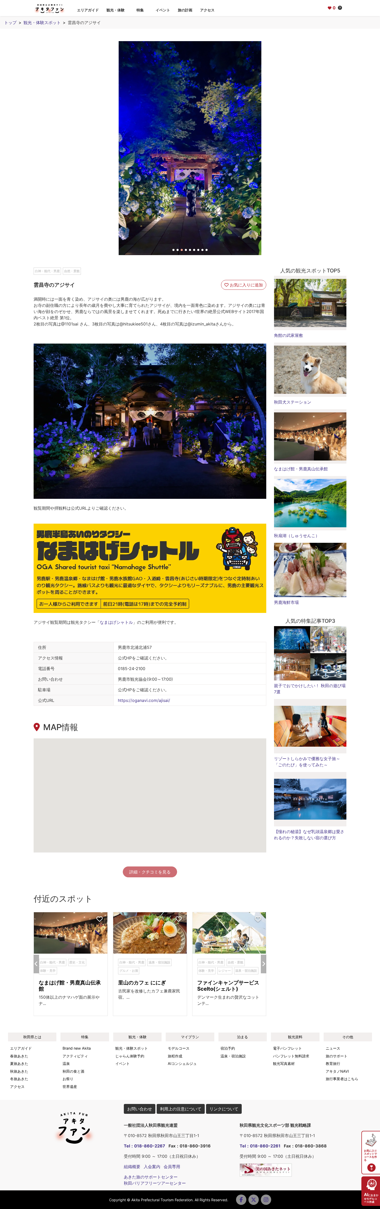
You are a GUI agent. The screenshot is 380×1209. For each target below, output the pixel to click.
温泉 (66, 1063)
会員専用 (172, 1166)
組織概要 (132, 1166)
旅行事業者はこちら (342, 1079)
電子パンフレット (287, 1048)
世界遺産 (70, 1086)
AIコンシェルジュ (182, 1063)
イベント (163, 10)
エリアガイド (88, 10)
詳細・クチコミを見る (150, 871)
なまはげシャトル (116, 622)
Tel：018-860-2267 (144, 1145)
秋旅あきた (19, 1071)
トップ (10, 22)
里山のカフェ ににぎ (142, 983)
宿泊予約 (228, 1048)
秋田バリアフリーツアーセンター (155, 1183)
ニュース (333, 1048)
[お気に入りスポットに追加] (99, 919)
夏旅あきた (19, 1063)
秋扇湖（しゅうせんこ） (297, 535)
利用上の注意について (180, 1108)
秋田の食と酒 (73, 1071)
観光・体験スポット (42, 22)
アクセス (207, 10)
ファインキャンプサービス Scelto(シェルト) (230, 986)
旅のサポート (336, 1056)
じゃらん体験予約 (129, 1056)
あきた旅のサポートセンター (151, 1177)
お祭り (68, 1079)
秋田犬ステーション (292, 402)
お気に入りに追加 (246, 284)
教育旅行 (333, 1063)
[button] (173, 250)
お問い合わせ (139, 1108)
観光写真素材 (284, 1063)
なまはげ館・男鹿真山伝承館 (301, 468)
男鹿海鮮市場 (286, 602)
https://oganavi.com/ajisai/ (144, 700)
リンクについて (223, 1108)
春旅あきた (19, 1056)
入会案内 (152, 1166)
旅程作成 (175, 1056)
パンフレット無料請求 (291, 1056)
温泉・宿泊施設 (233, 1056)
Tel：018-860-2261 (260, 1145)
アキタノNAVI (337, 1071)
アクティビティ (75, 1056)
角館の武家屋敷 (288, 335)
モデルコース (178, 1048)
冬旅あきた (19, 1079)
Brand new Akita (77, 1048)
